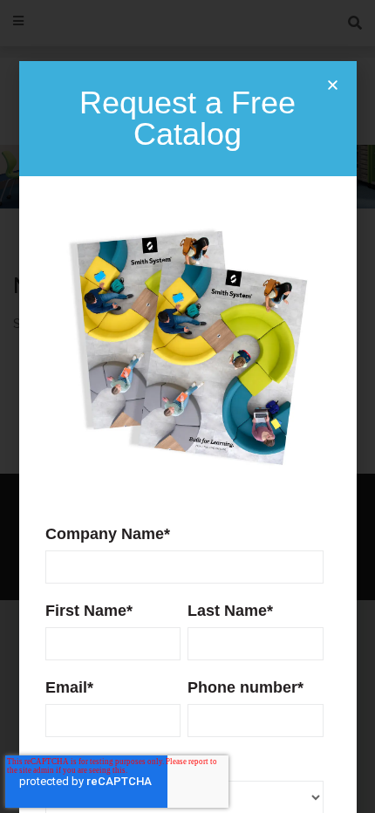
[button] (332, 85)
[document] (187, 406)
